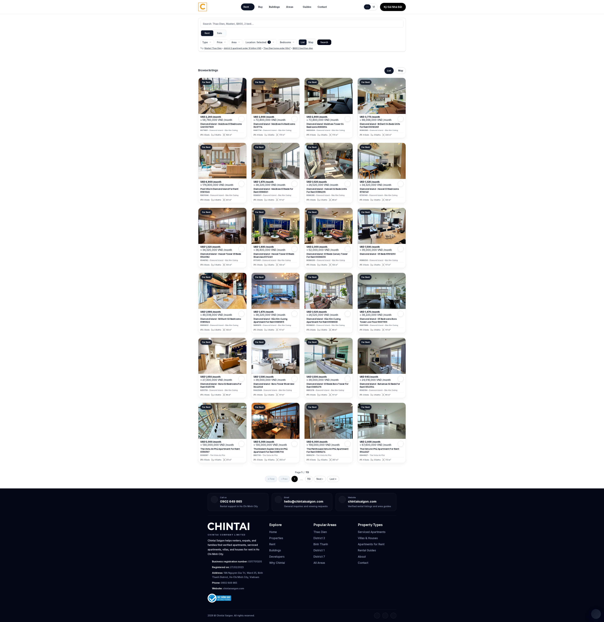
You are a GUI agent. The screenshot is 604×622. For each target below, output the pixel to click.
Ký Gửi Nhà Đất (393, 6)
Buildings (274, 6)
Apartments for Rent (371, 544)
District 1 (318, 550)
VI (374, 7)
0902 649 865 (231, 501)
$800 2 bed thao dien (303, 48)
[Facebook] (377, 616)
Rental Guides (367, 550)
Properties (276, 538)
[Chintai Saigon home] (228, 526)
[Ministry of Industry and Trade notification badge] (236, 598)
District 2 (319, 538)
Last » (333, 479)
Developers (277, 556)
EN (367, 7)
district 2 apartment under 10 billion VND (242, 48)
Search (324, 42)
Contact (322, 6)
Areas (289, 6)
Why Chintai (277, 562)
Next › (319, 479)
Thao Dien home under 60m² (277, 48)
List (303, 42)
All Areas (319, 562)
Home (273, 532)
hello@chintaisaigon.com (303, 501)
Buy (260, 6)
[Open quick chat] (596, 614)
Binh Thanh (320, 544)
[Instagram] (385, 616)
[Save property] (241, 119)
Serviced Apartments (372, 532)
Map (310, 42)
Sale (219, 33)
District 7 (319, 556)
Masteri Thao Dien (213, 48)
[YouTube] (393, 616)
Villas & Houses (368, 538)
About (362, 556)
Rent (246, 6)
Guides (307, 6)
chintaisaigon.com (362, 501)
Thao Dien (320, 532)
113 (308, 479)
